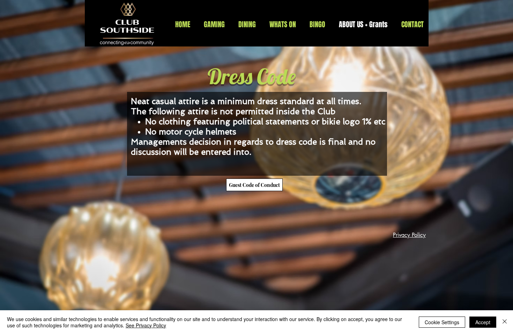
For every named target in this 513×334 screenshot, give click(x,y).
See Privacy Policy (146, 325)
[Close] (504, 322)
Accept (482, 322)
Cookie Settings (442, 322)
